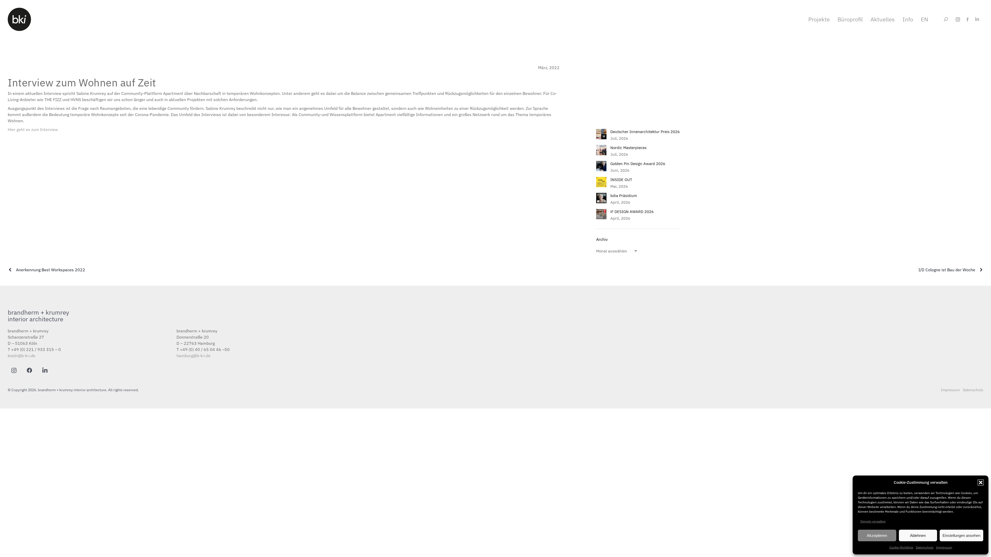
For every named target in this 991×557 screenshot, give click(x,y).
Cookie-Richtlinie (901, 547)
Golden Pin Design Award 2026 (637, 163)
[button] (980, 482)
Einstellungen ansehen (961, 535)
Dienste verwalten (873, 521)
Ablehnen (918, 535)
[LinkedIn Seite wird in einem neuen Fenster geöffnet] (977, 19)
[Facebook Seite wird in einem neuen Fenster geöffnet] (967, 19)
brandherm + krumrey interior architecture (38, 315)
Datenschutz (924, 547)
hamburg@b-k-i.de (194, 355)
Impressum (944, 547)
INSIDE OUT (621, 179)
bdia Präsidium (623, 195)
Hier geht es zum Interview (33, 129)
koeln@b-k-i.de (21, 355)
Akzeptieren (877, 535)
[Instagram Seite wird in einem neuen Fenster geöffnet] (958, 19)
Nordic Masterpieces (628, 147)
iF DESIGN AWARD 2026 (632, 211)
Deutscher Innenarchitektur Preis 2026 (645, 131)
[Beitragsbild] (601, 134)
